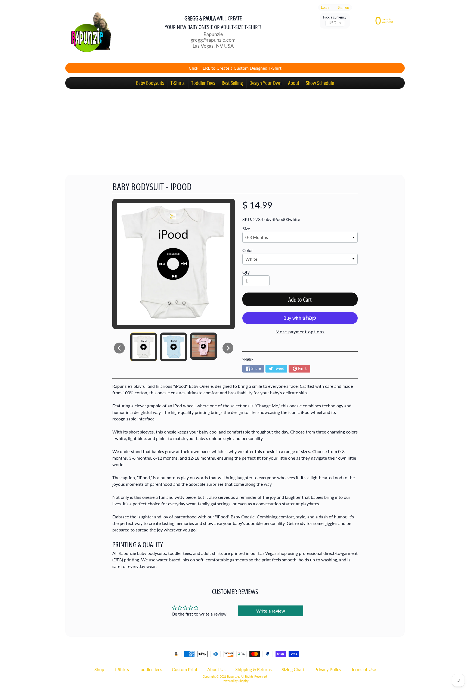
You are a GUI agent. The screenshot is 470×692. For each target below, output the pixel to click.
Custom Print (184, 669)
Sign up (343, 7)
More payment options (300, 331)
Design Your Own (265, 83)
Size (246, 228)
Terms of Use (363, 669)
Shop (99, 669)
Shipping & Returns (253, 669)
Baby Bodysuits (150, 83)
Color (247, 250)
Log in (325, 7)
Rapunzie (233, 676)
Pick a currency (335, 17)
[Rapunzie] (88, 31)
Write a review (270, 610)
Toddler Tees (203, 83)
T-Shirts (178, 83)
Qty (246, 272)
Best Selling (232, 83)
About (293, 83)
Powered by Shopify (235, 680)
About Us (216, 669)
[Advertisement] (235, 129)
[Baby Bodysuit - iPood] (143, 347)
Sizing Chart (293, 669)
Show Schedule (320, 83)
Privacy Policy (327, 669)
